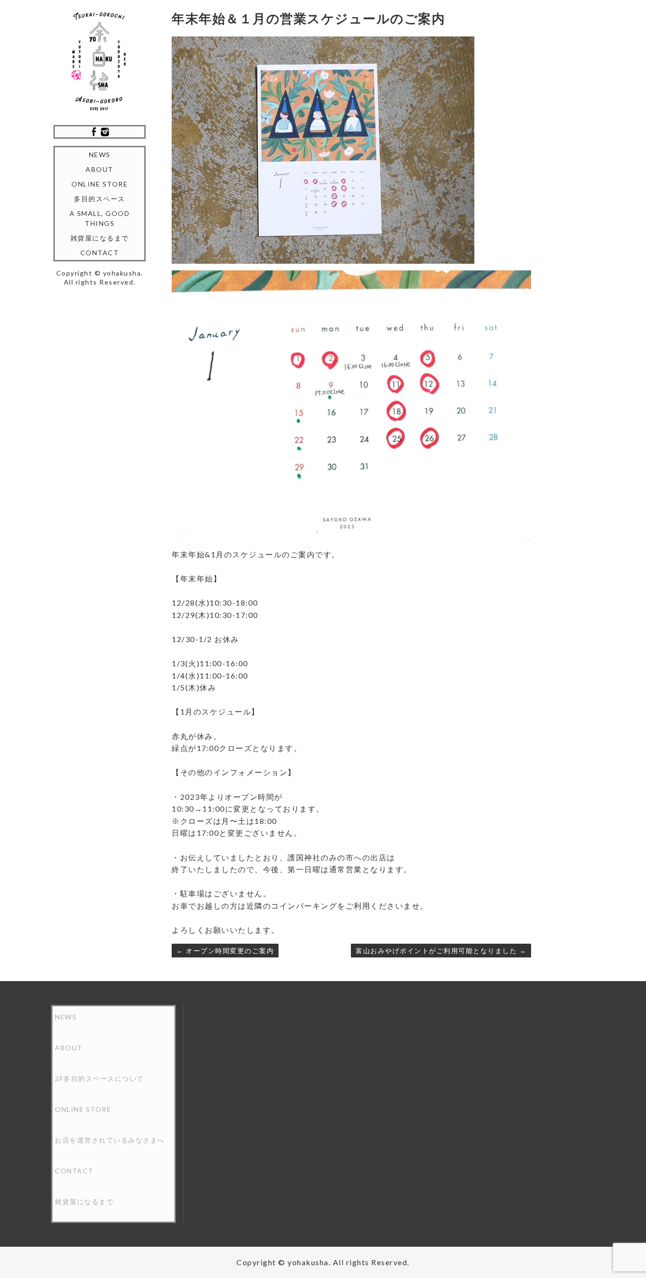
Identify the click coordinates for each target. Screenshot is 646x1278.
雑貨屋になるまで (99, 238)
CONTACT (99, 253)
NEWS (100, 155)
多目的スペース (99, 199)
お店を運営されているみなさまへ (110, 1140)
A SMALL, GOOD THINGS (100, 218)
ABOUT (99, 169)
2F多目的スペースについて (99, 1078)
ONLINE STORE (99, 184)
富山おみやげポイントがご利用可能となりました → (441, 951)
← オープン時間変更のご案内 (225, 951)
